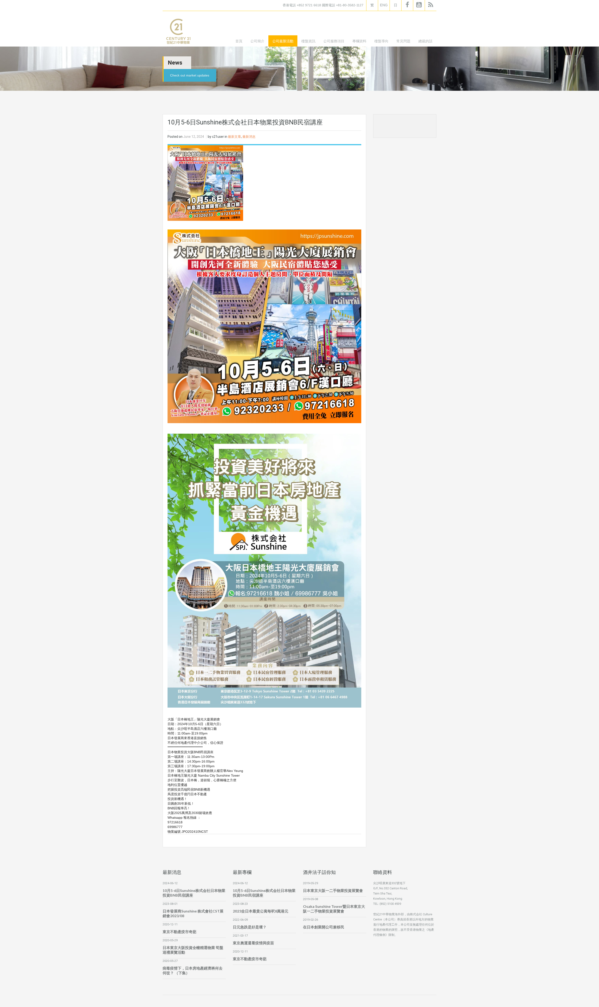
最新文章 (234, 136)
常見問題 (403, 41)
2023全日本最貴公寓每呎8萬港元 (260, 911)
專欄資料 (359, 41)
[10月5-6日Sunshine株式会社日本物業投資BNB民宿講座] (205, 183)
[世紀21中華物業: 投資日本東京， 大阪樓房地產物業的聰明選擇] (178, 32)
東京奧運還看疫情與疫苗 (253, 943)
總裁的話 (425, 41)
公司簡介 (257, 41)
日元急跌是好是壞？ (250, 927)
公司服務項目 (333, 41)
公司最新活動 (282, 41)
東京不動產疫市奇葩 (179, 931)
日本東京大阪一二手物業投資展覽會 (333, 890)
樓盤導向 (381, 41)
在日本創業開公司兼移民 (323, 927)
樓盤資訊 (308, 41)
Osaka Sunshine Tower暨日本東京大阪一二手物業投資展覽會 (334, 908)
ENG (384, 5)
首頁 (238, 41)
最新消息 (249, 136)
